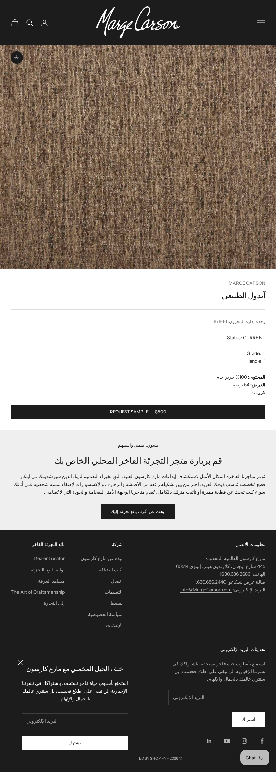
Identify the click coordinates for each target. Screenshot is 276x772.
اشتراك (248, 719)
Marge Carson (247, 283)
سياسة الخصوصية (105, 614)
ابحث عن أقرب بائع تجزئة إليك (138, 511)
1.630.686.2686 (234, 574)
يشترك (74, 742)
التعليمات (114, 592)
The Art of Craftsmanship (38, 592)
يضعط (116, 603)
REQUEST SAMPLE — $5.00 (138, 411)
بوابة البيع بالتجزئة (48, 570)
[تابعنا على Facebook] (261, 741)
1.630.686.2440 (210, 582)
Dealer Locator (49, 558)
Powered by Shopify (145, 758)
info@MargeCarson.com (206, 590)
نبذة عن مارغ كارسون (102, 558)
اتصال (117, 581)
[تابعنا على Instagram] (244, 741)
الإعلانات (114, 625)
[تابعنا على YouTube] (226, 741)
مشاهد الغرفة (51, 581)
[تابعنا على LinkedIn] (209, 741)
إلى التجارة (54, 603)
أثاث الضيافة (111, 570)
